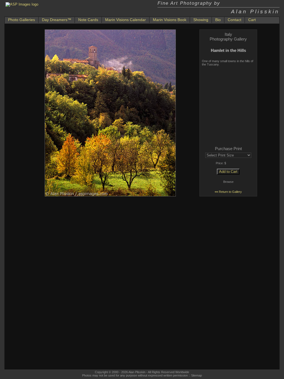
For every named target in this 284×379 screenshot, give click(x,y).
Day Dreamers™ (56, 19)
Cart (252, 19)
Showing (200, 19)
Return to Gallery (228, 191)
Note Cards (88, 19)
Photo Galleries (21, 19)
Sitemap (196, 375)
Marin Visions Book (169, 19)
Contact (234, 19)
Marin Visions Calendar (125, 19)
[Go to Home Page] (22, 4)
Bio (218, 19)
